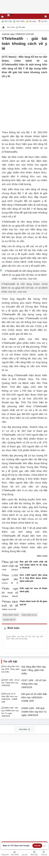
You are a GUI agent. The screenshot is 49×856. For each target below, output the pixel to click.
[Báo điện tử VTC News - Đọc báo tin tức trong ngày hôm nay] (17, 16)
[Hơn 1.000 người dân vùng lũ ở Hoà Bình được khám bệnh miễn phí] (10, 578)
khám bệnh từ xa (29, 615)
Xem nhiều (20, 21)
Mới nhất (8, 21)
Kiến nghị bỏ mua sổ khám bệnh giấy (33, 590)
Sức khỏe (11, 27)
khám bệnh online (11, 615)
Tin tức (21, 27)
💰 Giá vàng (31, 21)
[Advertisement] (24, 102)
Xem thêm (23, 729)
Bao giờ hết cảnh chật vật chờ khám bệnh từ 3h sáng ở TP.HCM (33, 564)
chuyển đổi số (9, 619)
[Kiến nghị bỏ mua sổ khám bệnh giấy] (10, 592)
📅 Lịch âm (42, 21)
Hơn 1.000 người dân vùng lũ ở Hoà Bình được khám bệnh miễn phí (33, 578)
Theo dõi (37, 846)
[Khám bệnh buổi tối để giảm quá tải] (10, 605)
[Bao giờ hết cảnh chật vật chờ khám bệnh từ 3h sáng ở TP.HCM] (10, 565)
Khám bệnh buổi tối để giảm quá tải (33, 603)
